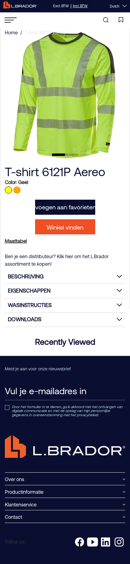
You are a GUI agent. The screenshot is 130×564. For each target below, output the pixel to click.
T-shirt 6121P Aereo (45, 32)
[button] (58, 155)
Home (11, 32)
